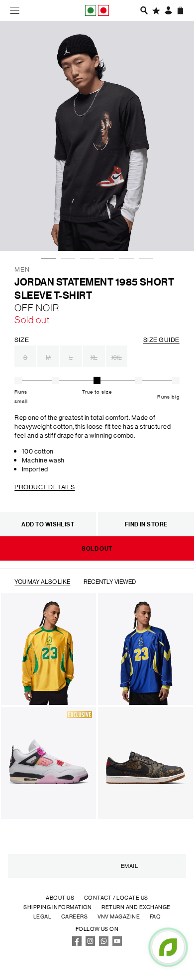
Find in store (146, 524)
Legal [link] (42, 916)
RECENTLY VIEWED (110, 581)
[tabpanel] (97, 136)
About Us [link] (60, 897)
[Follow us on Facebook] (77, 943)
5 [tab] (124, 229)
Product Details (44, 486)
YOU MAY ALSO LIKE (42, 581)
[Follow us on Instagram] (91, 943)
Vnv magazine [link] (118, 916)
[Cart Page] (181, 10)
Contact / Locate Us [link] (116, 897)
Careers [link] (74, 916)
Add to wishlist (47, 524)
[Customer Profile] (169, 10)
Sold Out (97, 548)
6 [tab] (144, 229)
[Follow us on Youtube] (117, 943)
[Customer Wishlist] (156, 10)
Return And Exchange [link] (135, 907)
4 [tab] (104, 229)
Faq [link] (155, 916)
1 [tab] (46, 229)
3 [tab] (85, 229)
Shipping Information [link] (57, 907)
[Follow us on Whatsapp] (104, 943)
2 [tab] (66, 229)
